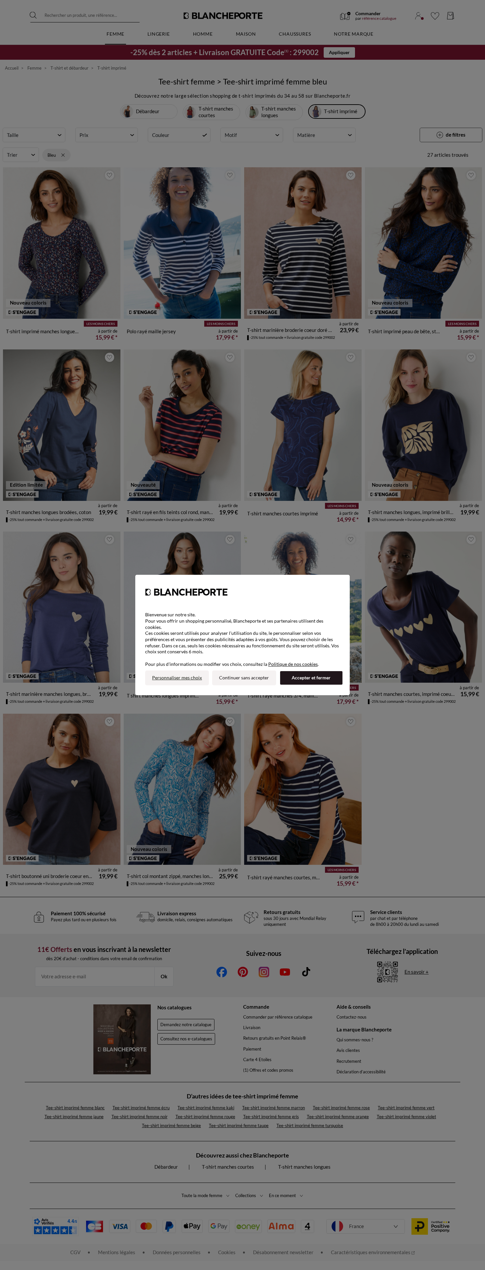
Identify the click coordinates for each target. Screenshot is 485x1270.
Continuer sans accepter (244, 677)
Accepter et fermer (311, 677)
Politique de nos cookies (293, 664)
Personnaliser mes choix (177, 677)
